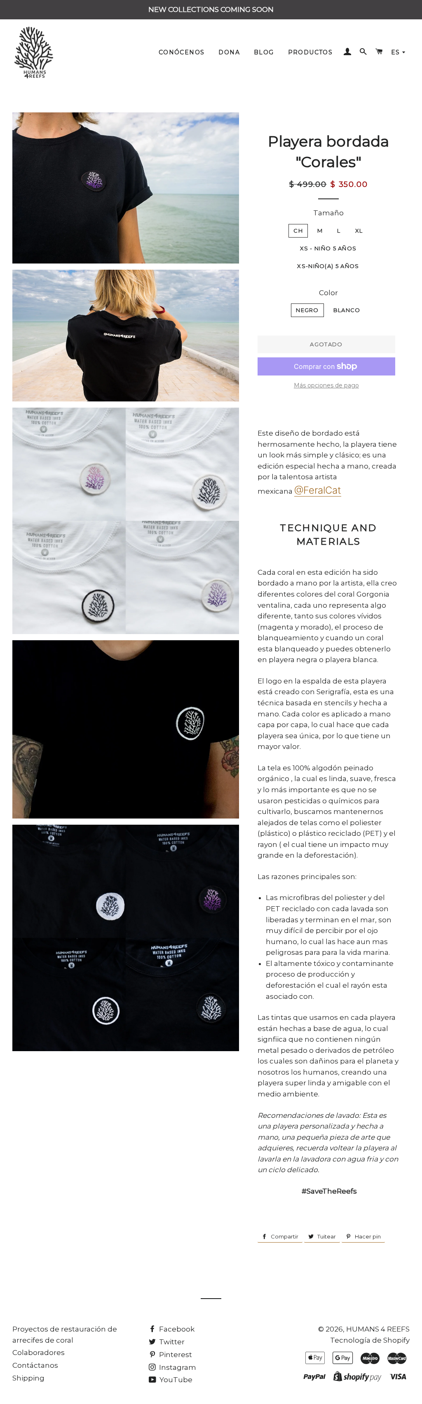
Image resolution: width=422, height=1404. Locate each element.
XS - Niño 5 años (328, 248)
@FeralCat (317, 490)
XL (359, 230)
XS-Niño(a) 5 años (328, 266)
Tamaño (328, 213)
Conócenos (182, 52)
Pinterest (174, 1354)
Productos (310, 52)
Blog (264, 52)
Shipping (28, 1378)
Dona (229, 52)
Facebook (176, 1329)
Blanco (347, 310)
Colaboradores (38, 1352)
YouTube (175, 1380)
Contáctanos (35, 1365)
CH (298, 230)
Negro (307, 310)
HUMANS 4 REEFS (378, 1329)
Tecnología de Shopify (370, 1340)
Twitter (171, 1342)
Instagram (176, 1367)
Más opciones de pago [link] (326, 385)
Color (328, 293)
